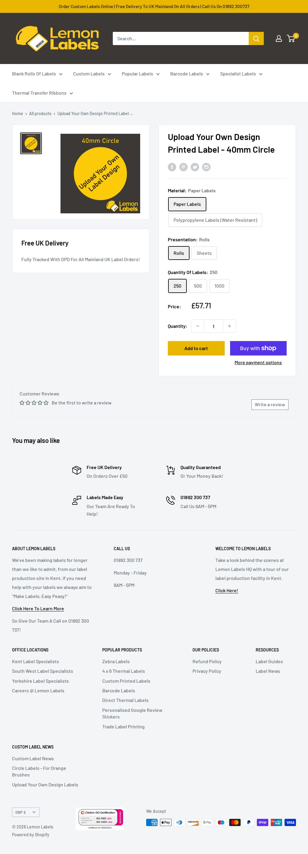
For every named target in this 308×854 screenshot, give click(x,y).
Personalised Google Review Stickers (132, 713)
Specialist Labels (238, 73)
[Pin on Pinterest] (183, 166)
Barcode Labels (186, 73)
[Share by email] (206, 166)
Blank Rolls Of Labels (34, 73)
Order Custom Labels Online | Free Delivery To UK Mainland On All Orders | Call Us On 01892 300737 (154, 6)
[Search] (256, 38)
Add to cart (196, 348)
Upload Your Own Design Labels (45, 784)
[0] (291, 38)
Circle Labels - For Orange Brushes (39, 771)
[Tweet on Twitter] (195, 166)
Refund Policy (207, 661)
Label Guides (269, 661)
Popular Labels (137, 73)
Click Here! (226, 590)
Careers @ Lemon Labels (38, 690)
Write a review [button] (270, 404)
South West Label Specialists (42, 671)
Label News (268, 671)
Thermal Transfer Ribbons (39, 93)
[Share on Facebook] (172, 166)
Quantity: (177, 326)
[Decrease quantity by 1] (197, 326)
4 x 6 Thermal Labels (123, 671)
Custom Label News (33, 758)
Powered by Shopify (30, 834)
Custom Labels (89, 73)
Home (17, 113)
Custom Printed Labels (126, 681)
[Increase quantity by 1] (229, 326)
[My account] (279, 38)
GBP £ (20, 812)
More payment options (258, 362)
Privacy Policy (206, 671)
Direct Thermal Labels (125, 700)
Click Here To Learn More (38, 608)
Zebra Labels (116, 661)
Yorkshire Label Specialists (40, 681)
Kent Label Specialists (35, 661)
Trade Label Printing (123, 726)
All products (40, 113)
